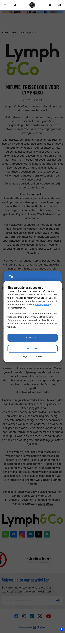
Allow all (32, 337)
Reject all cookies (32, 356)
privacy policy (42, 304)
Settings (32, 348)
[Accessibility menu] (61, 629)
